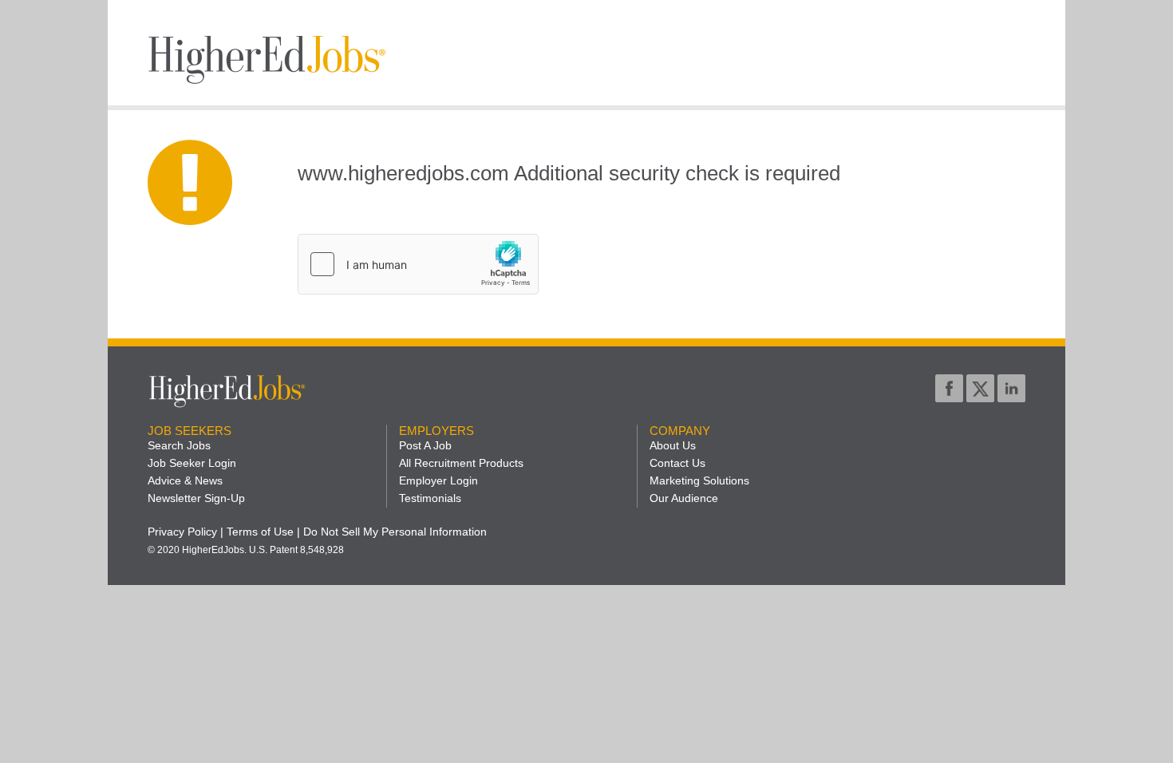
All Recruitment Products (461, 463)
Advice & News (185, 480)
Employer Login (438, 480)
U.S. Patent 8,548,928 (296, 549)
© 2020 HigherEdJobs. (197, 549)
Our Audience (684, 498)
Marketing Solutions (699, 480)
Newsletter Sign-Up (196, 498)
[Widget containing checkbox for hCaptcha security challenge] (418, 264)
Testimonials (430, 498)
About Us (673, 445)
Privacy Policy (182, 531)
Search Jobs (179, 445)
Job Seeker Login (192, 463)
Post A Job (425, 445)
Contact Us (677, 463)
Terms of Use (260, 531)
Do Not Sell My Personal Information (395, 531)
